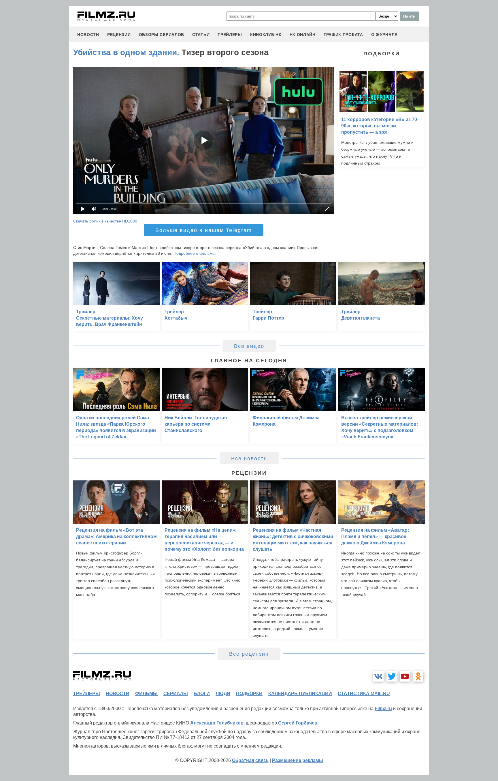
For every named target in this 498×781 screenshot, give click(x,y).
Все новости (249, 458)
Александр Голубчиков (217, 722)
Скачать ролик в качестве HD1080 (105, 221)
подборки (249, 693)
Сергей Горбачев (297, 722)
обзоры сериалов (161, 34)
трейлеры (230, 34)
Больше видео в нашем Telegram (203, 230)
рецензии (119, 34)
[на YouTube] (405, 676)
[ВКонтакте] (378, 676)
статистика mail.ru (364, 693)
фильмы (146, 693)
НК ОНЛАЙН (303, 34)
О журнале (384, 34)
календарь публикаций (300, 693)
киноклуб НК (266, 34)
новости (88, 34)
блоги (202, 693)
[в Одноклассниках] (418, 676)
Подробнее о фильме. (194, 253)
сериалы (175, 693)
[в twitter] (391, 676)
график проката (343, 34)
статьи (201, 34)
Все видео (249, 346)
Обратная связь (250, 760)
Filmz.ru (383, 708)
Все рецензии (249, 654)
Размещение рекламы (297, 760)
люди (223, 693)
